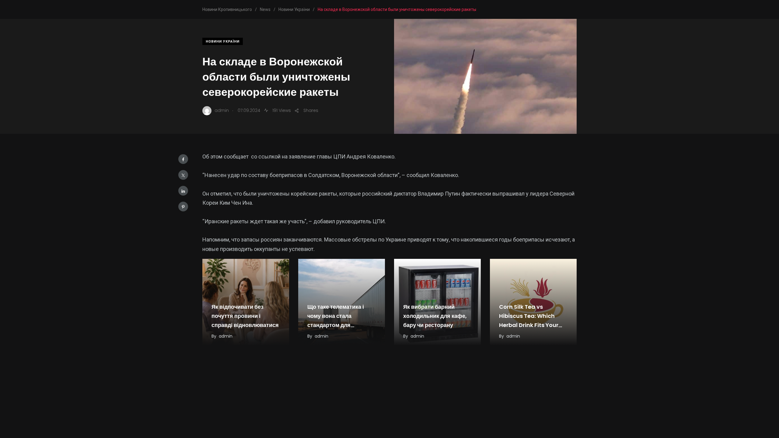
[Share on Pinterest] (183, 206)
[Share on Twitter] (183, 175)
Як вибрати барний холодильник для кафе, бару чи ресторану (435, 316)
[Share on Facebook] (183, 159)
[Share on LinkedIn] (183, 191)
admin (225, 336)
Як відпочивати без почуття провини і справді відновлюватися (245, 316)
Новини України (222, 41)
